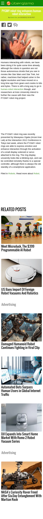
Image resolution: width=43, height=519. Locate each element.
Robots (11, 173)
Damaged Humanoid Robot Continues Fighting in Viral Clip (20, 345)
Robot (36, 173)
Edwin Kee (13, 17)
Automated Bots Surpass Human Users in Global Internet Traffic (20, 391)
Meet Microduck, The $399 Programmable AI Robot (17, 248)
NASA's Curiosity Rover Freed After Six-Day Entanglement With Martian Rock (21, 496)
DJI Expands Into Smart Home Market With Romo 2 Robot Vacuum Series (19, 438)
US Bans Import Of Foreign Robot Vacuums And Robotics (19, 291)
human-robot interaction (12, 89)
